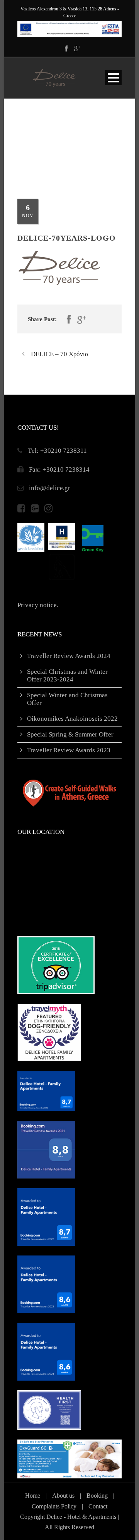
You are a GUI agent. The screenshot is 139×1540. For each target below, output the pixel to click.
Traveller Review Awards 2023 (68, 750)
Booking (97, 1495)
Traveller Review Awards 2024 (68, 656)
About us (63, 1495)
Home (32, 1495)
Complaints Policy (54, 1506)
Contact (97, 1506)
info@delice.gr (49, 488)
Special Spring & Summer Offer (70, 734)
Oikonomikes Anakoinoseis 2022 (72, 718)
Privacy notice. (37, 605)
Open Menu (113, 77)
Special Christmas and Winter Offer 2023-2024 (67, 675)
